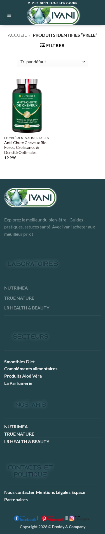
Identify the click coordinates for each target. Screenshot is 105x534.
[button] (9, 15)
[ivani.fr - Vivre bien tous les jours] (53, 15)
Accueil (17, 35)
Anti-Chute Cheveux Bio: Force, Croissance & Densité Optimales (26, 147)
